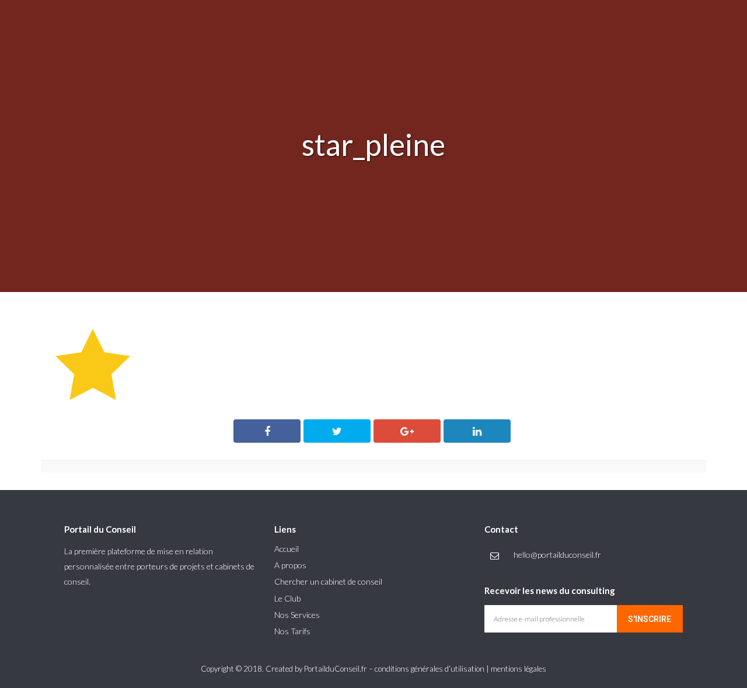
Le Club (287, 598)
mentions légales (518, 668)
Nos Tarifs (292, 631)
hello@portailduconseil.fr (557, 555)
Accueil (286, 549)
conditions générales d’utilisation (429, 668)
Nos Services (297, 615)
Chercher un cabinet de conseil (328, 581)
